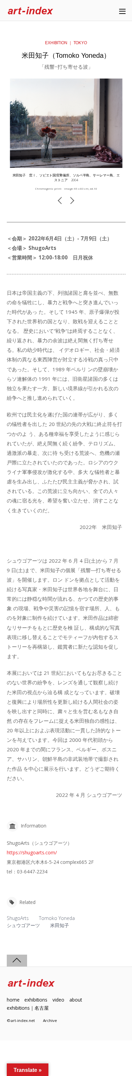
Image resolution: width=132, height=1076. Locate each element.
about (75, 999)
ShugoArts (18, 918)
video (58, 999)
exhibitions (35, 999)
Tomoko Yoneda (57, 918)
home (13, 999)
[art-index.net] (30, 11)
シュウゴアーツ (23, 925)
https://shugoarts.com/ (32, 852)
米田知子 (59, 925)
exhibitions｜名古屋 (28, 1008)
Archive (50, 1020)
